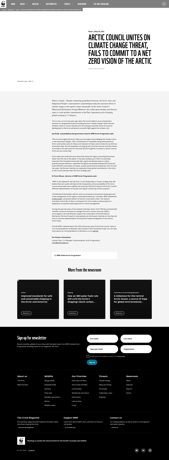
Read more (26, 313)
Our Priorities (51, 3)
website (95, 231)
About (22, 3)
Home (13, 3)
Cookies (31, 450)
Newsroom (82, 3)
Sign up (92, 362)
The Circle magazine (101, 3)
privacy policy (121, 356)
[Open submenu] (26, 4)
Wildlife (35, 3)
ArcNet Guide (57, 199)
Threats (67, 3)
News (17, 10)
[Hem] (3, 4)
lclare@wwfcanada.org (60, 243)
